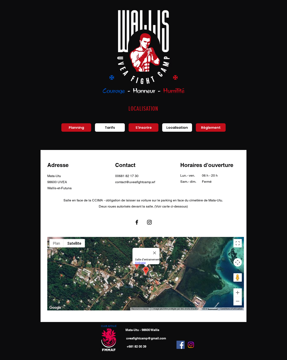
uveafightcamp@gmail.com (146, 338)
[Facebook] (137, 222)
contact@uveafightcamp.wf (135, 182)
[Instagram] (149, 222)
